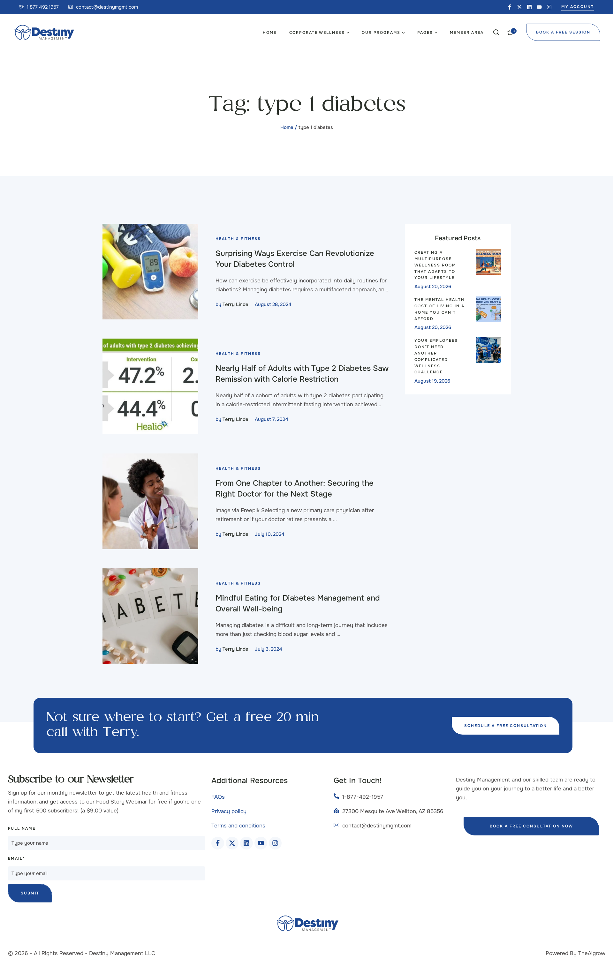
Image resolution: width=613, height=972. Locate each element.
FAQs (218, 797)
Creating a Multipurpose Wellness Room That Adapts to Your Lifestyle (435, 265)
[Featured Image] (150, 271)
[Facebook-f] (509, 7)
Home (286, 127)
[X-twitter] (519, 7)
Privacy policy (228, 811)
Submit (30, 893)
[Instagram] (549, 7)
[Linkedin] (529, 7)
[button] (39, 7)
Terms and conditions (238, 825)
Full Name (21, 828)
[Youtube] (539, 7)
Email (16, 858)
